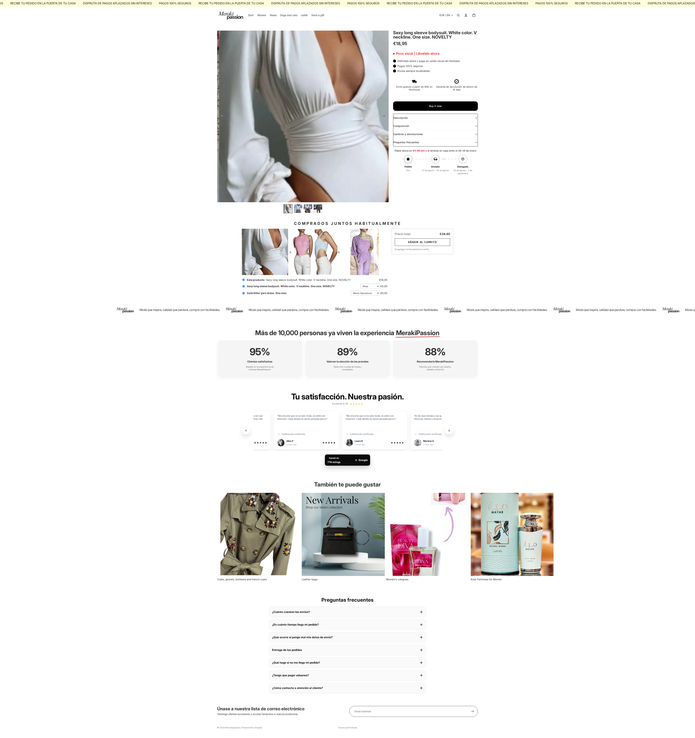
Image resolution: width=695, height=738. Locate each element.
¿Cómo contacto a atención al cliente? (297, 688)
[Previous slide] (221, 116)
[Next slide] (385, 116)
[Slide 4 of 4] (318, 208)
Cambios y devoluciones (408, 134)
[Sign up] (472, 711)
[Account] (466, 15)
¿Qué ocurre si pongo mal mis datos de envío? (302, 637)
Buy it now (435, 106)
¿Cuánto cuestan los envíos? (291, 612)
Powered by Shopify (252, 727)
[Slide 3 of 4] (308, 208)
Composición (401, 125)
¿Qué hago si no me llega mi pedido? (296, 662)
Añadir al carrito (422, 242)
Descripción (400, 117)
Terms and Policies (347, 727)
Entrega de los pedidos (287, 650)
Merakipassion (233, 727)
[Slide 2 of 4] (298, 208)
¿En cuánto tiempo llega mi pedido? (295, 624)
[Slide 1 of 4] (288, 208)
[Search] (458, 15)
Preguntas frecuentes (406, 142)
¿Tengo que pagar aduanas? (290, 675)
